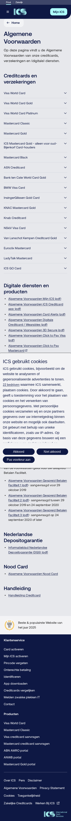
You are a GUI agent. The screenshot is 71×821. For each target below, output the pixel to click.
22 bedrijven (11, 384)
